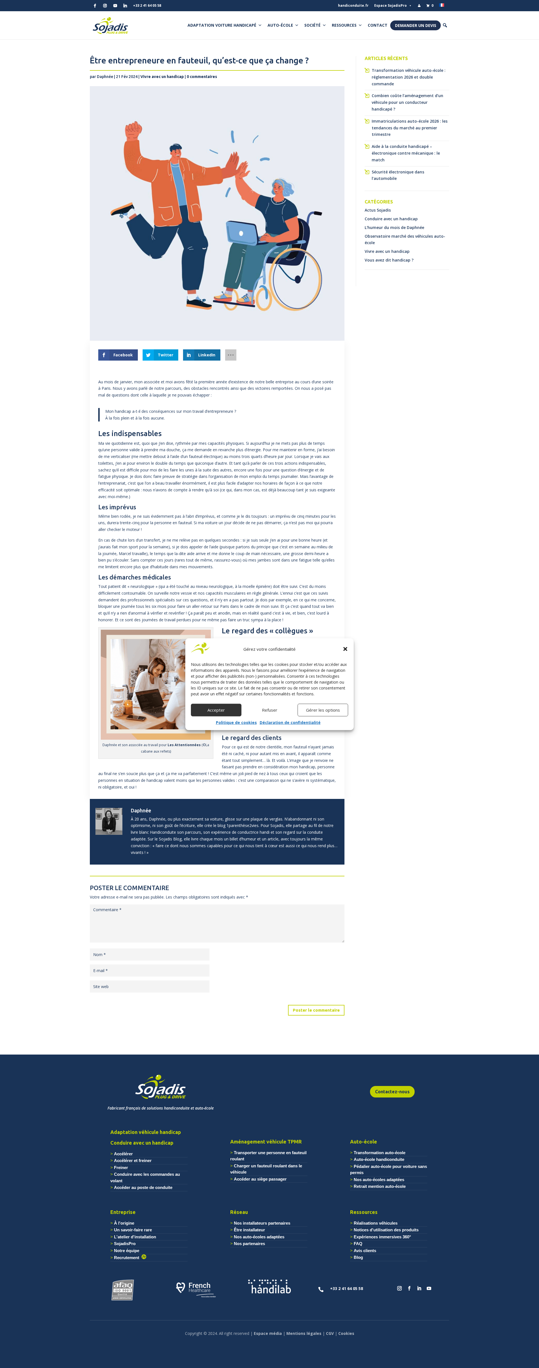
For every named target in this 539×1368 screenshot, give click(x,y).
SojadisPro (125, 1243)
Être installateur (249, 1229)
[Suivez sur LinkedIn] (419, 1288)
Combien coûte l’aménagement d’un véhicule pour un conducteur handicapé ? (407, 102)
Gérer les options (323, 710)
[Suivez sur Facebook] (409, 1288)
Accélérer (123, 1153)
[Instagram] (105, 5)
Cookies (346, 1333)
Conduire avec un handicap (391, 218)
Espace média (268, 1333)
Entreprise (123, 1212)
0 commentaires (202, 76)
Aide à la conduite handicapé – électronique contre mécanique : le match (406, 153)
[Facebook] (95, 5)
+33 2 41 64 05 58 (147, 5)
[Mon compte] (419, 5)
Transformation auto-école (379, 1152)
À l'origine (124, 1223)
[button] (345, 649)
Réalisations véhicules (376, 1223)
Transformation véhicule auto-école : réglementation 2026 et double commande (409, 77)
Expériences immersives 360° (382, 1236)
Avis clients (365, 1250)
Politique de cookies (236, 722)
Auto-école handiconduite (379, 1159)
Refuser (269, 710)
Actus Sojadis (378, 210)
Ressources (344, 25)
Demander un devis (415, 25)
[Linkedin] (125, 5)
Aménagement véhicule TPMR (266, 1141)
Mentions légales (303, 1333)
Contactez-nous (392, 1091)
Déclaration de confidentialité (290, 722)
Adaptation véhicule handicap (145, 1132)
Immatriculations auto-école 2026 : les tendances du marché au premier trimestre (409, 127)
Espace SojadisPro (390, 5)
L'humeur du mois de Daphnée (394, 227)
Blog (358, 1257)
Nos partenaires (249, 1243)
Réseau (239, 1212)
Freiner (121, 1167)
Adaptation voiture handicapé (222, 25)
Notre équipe (126, 1250)
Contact (377, 25)
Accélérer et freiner (133, 1160)
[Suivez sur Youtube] (428, 1288)
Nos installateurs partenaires (262, 1223)
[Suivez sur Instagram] (399, 1288)
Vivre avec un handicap (162, 76)
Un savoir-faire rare (133, 1229)
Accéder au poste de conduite (143, 1187)
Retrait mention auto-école (380, 1186)
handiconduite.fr (353, 5)
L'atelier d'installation (135, 1236)
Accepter (216, 710)
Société (312, 25)
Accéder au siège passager (260, 1179)
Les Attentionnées (184, 745)
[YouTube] (115, 5)
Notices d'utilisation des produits (386, 1229)
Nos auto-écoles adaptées (379, 1179)
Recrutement (127, 1257)
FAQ (358, 1243)
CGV (330, 1333)
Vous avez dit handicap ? (389, 260)
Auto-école (280, 25)
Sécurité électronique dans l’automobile (398, 175)
